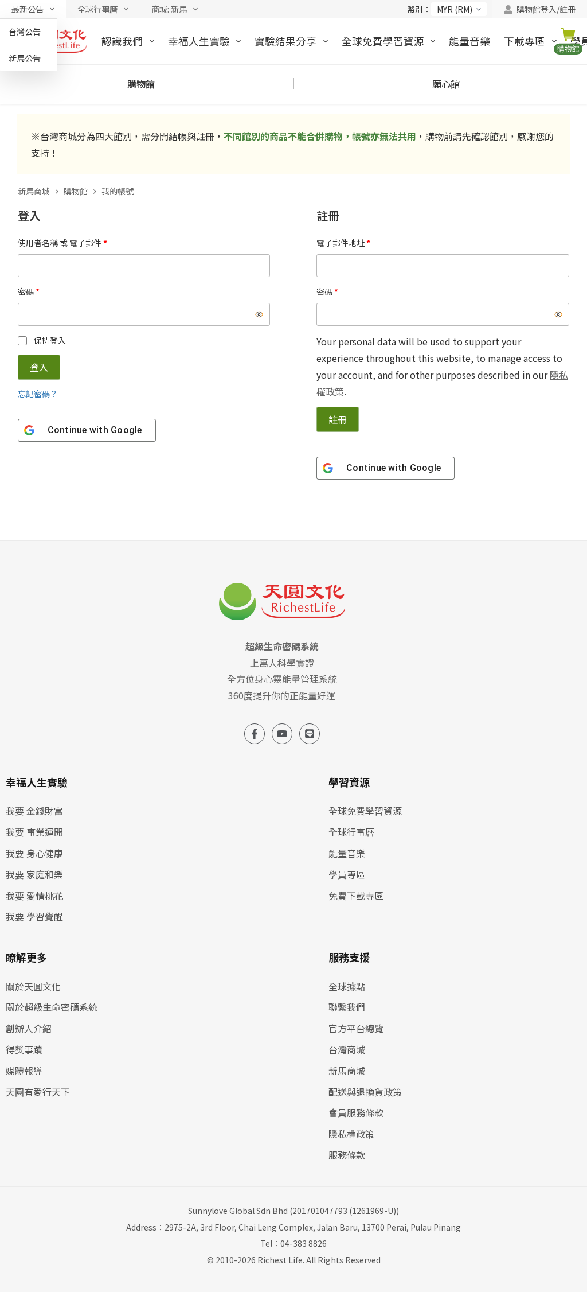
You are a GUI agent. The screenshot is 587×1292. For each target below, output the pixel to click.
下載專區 (524, 40)
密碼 (32, 291)
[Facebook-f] (254, 733)
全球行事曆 (97, 9)
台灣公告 (25, 31)
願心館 (446, 84)
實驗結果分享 (285, 40)
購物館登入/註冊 (546, 9)
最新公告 (27, 9)
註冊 (337, 419)
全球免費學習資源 (383, 40)
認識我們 (122, 40)
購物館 (141, 84)
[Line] (309, 733)
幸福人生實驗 (199, 40)
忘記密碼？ (38, 393)
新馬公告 (25, 58)
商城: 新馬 (169, 9)
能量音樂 (469, 40)
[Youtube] (282, 733)
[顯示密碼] (259, 314)
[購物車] (570, 41)
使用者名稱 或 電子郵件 (66, 242)
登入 (39, 367)
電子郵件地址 (347, 242)
